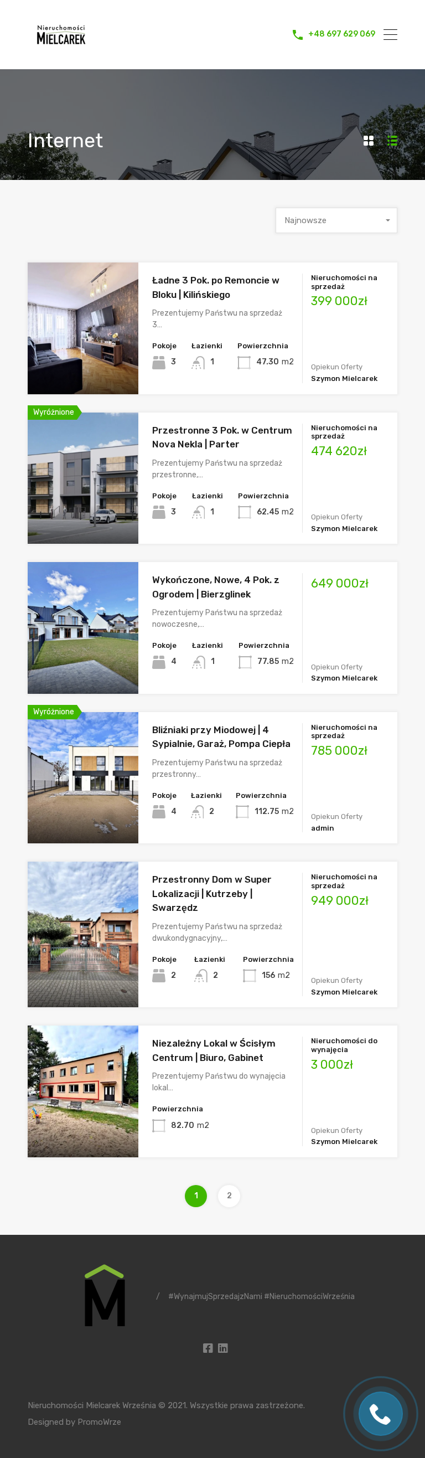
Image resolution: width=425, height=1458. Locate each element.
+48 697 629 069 (341, 34)
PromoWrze (99, 1422)
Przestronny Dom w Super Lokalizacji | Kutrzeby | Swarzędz (212, 893)
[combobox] (336, 220)
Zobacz (83, 368)
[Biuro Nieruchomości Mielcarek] (61, 50)
